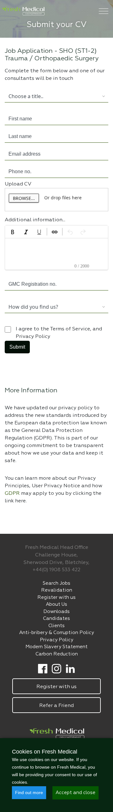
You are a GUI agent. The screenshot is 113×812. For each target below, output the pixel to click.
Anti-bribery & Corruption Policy (56, 632)
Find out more (29, 792)
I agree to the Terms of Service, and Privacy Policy (59, 333)
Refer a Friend (56, 705)
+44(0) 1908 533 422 (56, 569)
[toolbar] (56, 231)
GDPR (13, 493)
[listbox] (52, 96)
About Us (56, 604)
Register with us (56, 597)
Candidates (56, 618)
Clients (56, 625)
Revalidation (56, 590)
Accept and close (75, 792)
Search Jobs (56, 583)
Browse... (24, 198)
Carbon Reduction (56, 654)
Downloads (56, 611)
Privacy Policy (56, 640)
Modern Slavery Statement (56, 646)
